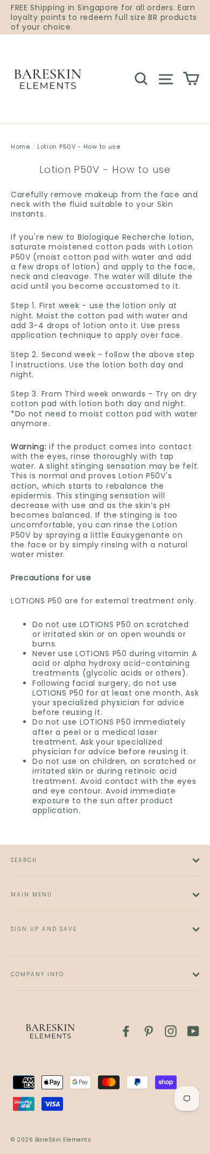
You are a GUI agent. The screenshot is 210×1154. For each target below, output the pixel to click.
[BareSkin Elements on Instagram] (171, 1031)
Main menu (31, 895)
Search (24, 860)
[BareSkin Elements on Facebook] (126, 1031)
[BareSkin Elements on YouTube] (193, 1031)
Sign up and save (44, 929)
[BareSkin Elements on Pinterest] (149, 1031)
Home (20, 146)
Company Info (37, 974)
